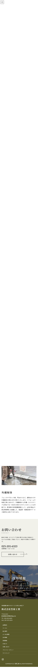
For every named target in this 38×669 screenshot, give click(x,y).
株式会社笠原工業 (11, 609)
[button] (13, 554)
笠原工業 (17, 663)
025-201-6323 (8, 618)
